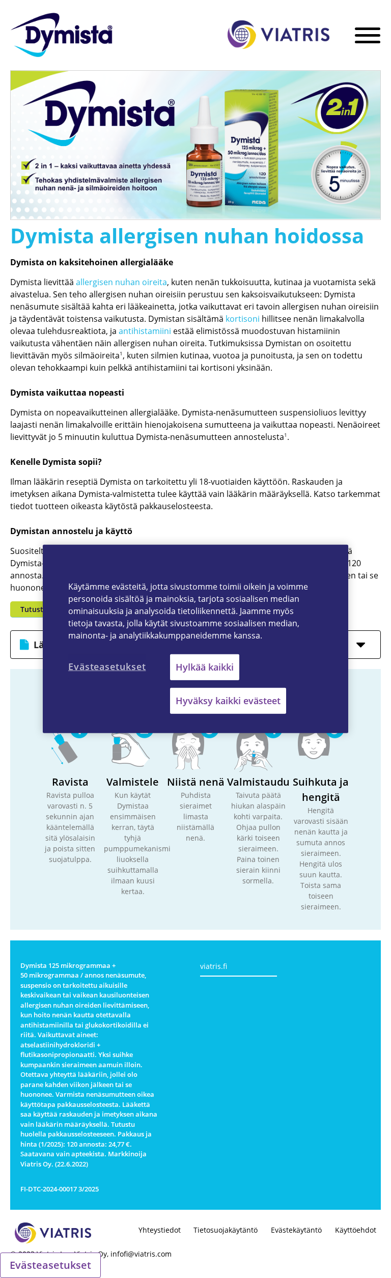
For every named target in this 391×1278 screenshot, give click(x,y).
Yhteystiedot (159, 1230)
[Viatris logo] (278, 35)
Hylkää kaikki (205, 667)
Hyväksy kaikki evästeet (228, 700)
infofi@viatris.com (141, 1254)
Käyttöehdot (355, 1230)
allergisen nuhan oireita (121, 282)
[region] (195, 639)
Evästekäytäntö (296, 1230)
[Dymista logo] (62, 36)
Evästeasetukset (50, 1265)
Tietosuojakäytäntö (225, 1230)
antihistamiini (145, 331)
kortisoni (243, 318)
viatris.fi (213, 966)
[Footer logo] (53, 1234)
